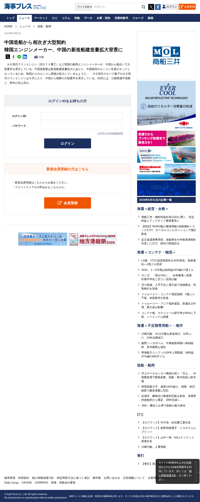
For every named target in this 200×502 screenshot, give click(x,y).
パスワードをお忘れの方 (110, 133)
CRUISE (27, 482)
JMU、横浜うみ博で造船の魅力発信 (163, 405)
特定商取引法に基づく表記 (73, 477)
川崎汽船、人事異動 (153, 446)
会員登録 (189, 6)
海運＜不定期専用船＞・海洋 (160, 326)
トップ (10, 17)
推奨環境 (9, 477)
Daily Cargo (11, 482)
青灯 (140, 456)
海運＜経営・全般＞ (153, 209)
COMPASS (41, 482)
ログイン (68, 143)
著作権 (97, 477)
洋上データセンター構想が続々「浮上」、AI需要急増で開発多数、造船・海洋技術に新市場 (168, 377)
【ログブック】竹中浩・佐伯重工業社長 (166, 422)
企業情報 (153, 477)
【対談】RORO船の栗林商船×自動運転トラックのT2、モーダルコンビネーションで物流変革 (168, 230)
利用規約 (23, 477)
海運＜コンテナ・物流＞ (156, 252)
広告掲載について (134, 477)
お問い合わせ (112, 477)
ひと (140, 414)
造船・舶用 (146, 365)
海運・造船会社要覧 (63, 482)
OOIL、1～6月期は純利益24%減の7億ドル (167, 269)
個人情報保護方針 (43, 477)
